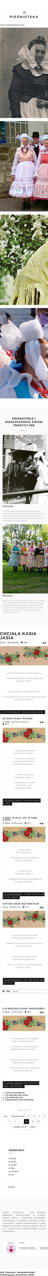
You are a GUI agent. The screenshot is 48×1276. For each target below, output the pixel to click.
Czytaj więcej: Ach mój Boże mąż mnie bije (23, 981)
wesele (15, 991)
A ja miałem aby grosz (14, 1097)
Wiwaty (7, 722)
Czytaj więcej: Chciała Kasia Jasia (23, 712)
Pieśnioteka (24, 17)
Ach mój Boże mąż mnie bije (21, 904)
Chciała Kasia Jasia (18, 635)
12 (38, 1122)
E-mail (43, 643)
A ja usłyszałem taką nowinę (16, 1095)
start (5, 1116)
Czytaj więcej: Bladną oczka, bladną (22, 802)
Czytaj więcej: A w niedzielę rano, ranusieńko (21, 1084)
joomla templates (6, 25)
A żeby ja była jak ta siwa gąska (20, 819)
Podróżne (14, 1171)
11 (32, 1122)
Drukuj (45, 643)
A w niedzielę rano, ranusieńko (24, 1008)
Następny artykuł (20, 1127)
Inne (4, 643)
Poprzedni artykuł (17, 1116)
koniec (32, 1127)
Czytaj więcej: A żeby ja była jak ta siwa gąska (24, 895)
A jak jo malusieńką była (15, 1093)
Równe (13, 1162)
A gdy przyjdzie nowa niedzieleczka (19, 1100)
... (20, 1122)
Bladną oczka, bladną (18, 718)
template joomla (18, 25)
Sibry (13, 1168)
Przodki (14, 1165)
